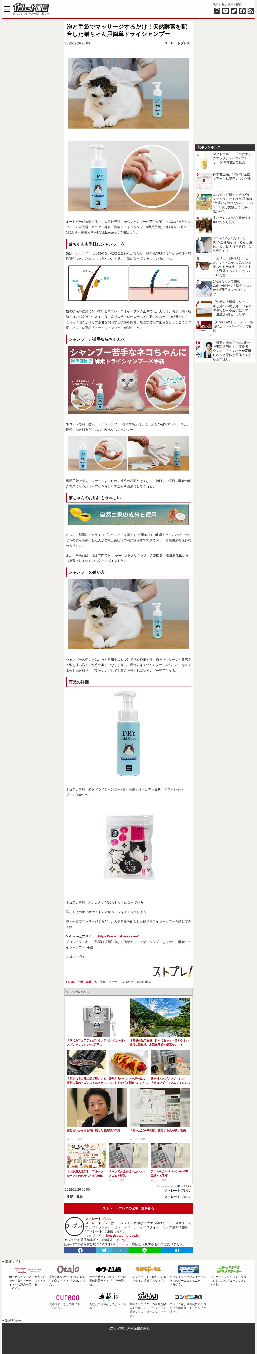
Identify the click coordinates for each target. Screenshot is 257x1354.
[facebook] (80, 1250)
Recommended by (167, 1186)
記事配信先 (13, 1320)
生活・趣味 (75, 1197)
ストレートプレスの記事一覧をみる (128, 1208)
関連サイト (13, 1261)
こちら (123, 1240)
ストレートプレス (177, 43)
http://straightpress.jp (122, 1235)
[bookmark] (177, 1250)
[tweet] (104, 1250)
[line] (144, 1250)
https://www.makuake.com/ (118, 936)
